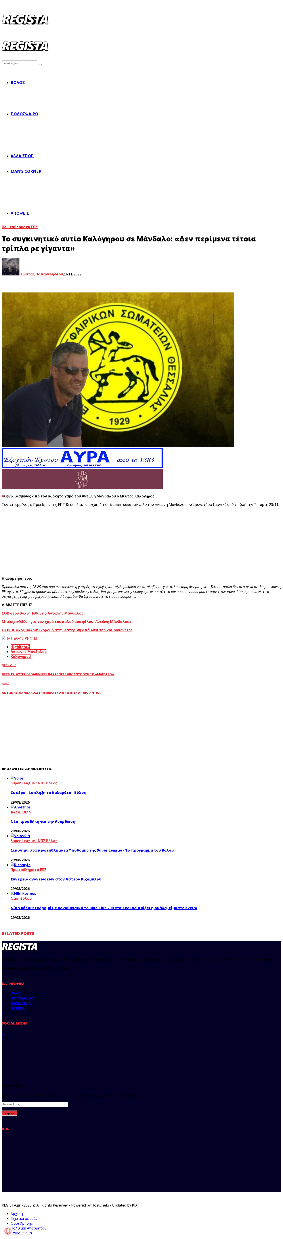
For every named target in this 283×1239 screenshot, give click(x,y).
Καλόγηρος (21, 656)
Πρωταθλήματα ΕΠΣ (20, 226)
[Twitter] (3, 1043)
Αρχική (17, 1213)
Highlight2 (20, 646)
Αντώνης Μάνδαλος (28, 651)
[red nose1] (82, 487)
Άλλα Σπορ (22, 155)
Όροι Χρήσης (22, 1223)
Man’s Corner (26, 171)
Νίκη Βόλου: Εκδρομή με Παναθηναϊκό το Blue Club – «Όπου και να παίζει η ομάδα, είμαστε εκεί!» (104, 907)
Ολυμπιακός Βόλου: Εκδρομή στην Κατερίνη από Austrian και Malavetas (67, 630)
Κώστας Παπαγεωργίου (41, 274)
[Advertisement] (83, 541)
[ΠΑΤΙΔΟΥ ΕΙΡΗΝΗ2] (19, 638)
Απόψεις (20, 213)
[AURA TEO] (82, 466)
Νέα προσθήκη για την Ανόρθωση (43, 821)
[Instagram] (3, 1053)
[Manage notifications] (7, 1231)
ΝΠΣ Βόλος (47, 783)
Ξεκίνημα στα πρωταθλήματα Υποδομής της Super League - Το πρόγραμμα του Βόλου (92, 850)
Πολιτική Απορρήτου (28, 1228)
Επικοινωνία (21, 1233)
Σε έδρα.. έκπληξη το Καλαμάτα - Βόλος (48, 792)
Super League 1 (24, 783)
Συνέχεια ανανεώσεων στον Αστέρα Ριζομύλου (56, 879)
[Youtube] (3, 1063)
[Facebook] (3, 1032)
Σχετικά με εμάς (24, 1218)
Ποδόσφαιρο (24, 113)
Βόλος (18, 82)
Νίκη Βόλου (21, 898)
